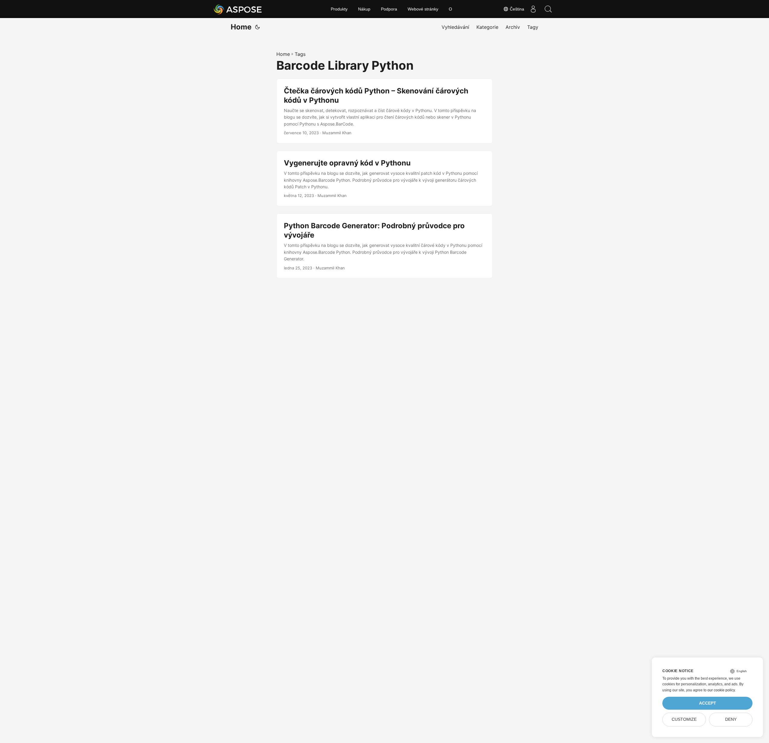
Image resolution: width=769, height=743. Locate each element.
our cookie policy (721, 690)
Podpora (389, 9)
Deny (731, 719)
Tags (300, 54)
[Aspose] (238, 9)
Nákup (364, 9)
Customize (684, 719)
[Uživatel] (533, 9)
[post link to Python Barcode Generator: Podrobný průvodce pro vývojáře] (384, 246)
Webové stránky (423, 9)
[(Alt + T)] (257, 27)
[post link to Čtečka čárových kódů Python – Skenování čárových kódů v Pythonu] (384, 111)
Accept (707, 703)
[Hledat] (548, 9)
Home (241, 27)
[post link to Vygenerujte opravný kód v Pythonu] (384, 178)
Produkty (339, 9)
